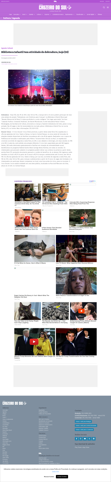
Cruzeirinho (5, 425)
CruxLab (41, 441)
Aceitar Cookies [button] (62, 476)
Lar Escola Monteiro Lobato (46, 461)
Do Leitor (5, 426)
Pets (4, 450)
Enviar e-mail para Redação (83, 421)
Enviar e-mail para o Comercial (84, 429)
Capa (10, 14)
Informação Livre (7, 441)
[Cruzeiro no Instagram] (80, 439)
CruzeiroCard (42, 437)
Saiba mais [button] (55, 471)
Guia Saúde (5, 439)
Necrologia (5, 455)
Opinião (31, 14)
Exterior (5, 437)
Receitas (5, 452)
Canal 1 (4, 417)
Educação (5, 428)
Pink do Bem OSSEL (44, 448)
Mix (3, 446)
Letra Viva (5, 443)
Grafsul (40, 443)
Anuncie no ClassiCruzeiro (45, 425)
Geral (23, 14)
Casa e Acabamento (8, 419)
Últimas (100, 14)
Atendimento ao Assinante (45, 421)
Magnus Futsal (6, 445)
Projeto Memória (43, 412)
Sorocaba (16, 14)
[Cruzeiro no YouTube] (85, 439)
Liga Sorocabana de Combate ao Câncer (49, 463)
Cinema (4, 421)
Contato (107, 1)
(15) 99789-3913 (86, 413)
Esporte (47, 14)
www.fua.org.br (43, 458)
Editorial (5, 435)
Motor (4, 448)
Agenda (5, 412)
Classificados (79, 14)
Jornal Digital (90, 14)
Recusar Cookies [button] (49, 476)
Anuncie (102, 1)
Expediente (42, 410)
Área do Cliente (5, 1)
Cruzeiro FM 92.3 (43, 439)
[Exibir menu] (108, 7)
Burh (40, 446)
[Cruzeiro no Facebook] (76, 439)
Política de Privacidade (45, 414)
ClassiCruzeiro (42, 435)
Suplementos (69, 14)
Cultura (39, 14)
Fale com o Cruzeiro (44, 419)
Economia (5, 434)
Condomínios (6, 423)
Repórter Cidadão (43, 428)
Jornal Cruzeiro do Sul (55, 7)
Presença (5, 459)
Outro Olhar (6, 457)
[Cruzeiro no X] (89, 439)
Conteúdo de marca (58, 14)
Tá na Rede (5, 463)
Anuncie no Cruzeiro (44, 423)
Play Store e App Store (82, 447)
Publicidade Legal (43, 426)
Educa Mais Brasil (7, 430)
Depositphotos (42, 445)
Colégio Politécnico (44, 460)
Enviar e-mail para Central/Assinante (86, 425)
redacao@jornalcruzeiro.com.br (9, 64)
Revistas (5, 454)
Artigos (4, 414)
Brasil (4, 415)
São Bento (5, 461)
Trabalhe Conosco (43, 430)
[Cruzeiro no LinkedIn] (94, 439)
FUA (40, 453)
